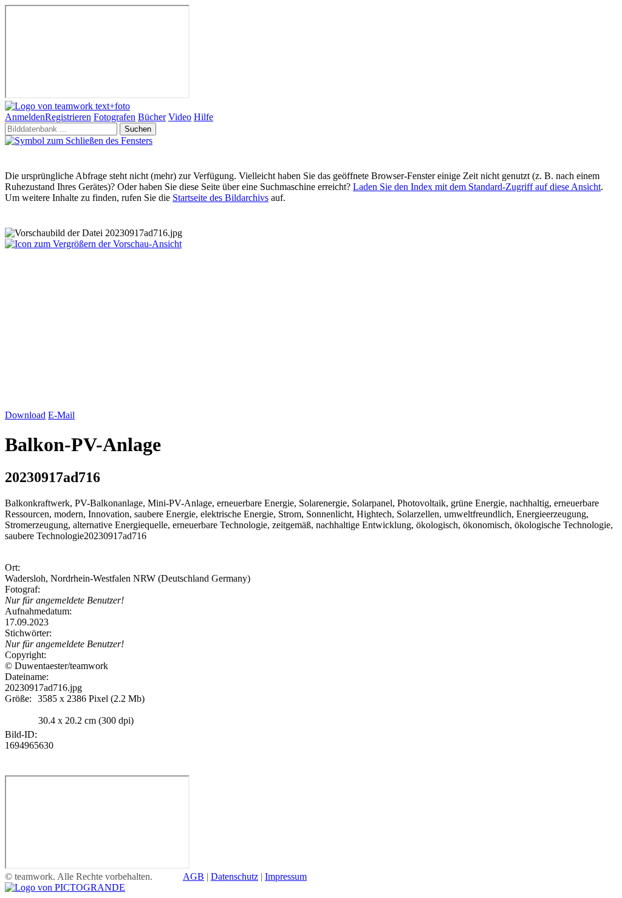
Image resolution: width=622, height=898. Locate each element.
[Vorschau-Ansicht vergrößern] (93, 244)
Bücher (152, 117)
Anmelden (25, 117)
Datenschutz (234, 876)
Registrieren (68, 117)
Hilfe (203, 117)
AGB (193, 876)
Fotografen (114, 117)
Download (25, 415)
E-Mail (61, 415)
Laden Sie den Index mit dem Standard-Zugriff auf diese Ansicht (477, 187)
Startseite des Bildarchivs (220, 197)
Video (179, 117)
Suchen (138, 129)
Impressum (286, 876)
